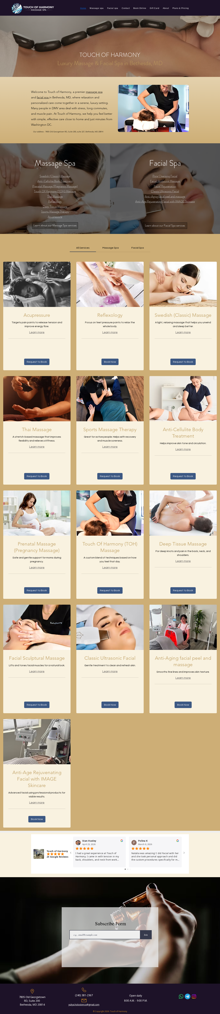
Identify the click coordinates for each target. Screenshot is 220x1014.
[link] (83, 248)
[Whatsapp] (181, 996)
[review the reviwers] (121, 841)
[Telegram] (187, 996)
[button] (36, 362)
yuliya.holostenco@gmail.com (83, 1004)
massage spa (94, 92)
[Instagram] (194, 996)
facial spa (43, 97)
